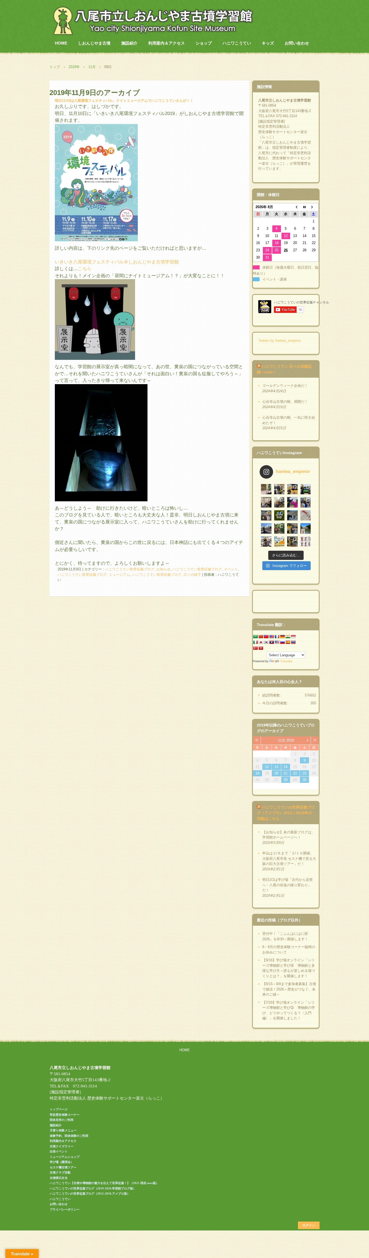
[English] (271, 636)
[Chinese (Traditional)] (266, 636)
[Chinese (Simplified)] (260, 636)
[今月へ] (304, 207)
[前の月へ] (295, 207)
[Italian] (255, 642)
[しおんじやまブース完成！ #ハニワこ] (266, 515)
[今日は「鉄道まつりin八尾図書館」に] (305, 489)
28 (285, 780)
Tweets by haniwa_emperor (279, 341)
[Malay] (276, 642)
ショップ (204, 43)
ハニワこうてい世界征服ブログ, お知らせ (137, 569)
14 (285, 767)
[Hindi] (287, 636)
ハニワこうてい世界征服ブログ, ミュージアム (94, 575)
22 (295, 773)
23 (304, 773)
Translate (286, 661)
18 (257, 773)
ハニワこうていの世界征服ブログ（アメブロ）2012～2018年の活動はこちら (286, 813)
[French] (276, 636)
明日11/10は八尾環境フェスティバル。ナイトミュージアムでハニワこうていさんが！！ (124, 101)
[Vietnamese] (260, 648)
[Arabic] (255, 636)
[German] (282, 636)
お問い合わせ (297, 43)
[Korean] (266, 642)
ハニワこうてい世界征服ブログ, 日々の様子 (166, 575)
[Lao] (271, 642)
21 (285, 773)
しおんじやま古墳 (94, 43)
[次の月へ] (313, 207)
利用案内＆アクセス (166, 43)
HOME (61, 43)
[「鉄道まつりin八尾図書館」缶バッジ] (292, 489)
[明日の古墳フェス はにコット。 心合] (305, 515)
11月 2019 (286, 740)
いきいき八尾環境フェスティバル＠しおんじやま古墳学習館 (117, 262)
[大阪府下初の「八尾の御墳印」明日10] (305, 541)
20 (276, 773)
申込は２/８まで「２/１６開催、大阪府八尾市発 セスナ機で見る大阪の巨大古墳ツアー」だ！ (289, 858)
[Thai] (293, 642)
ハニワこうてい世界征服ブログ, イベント (205, 569)
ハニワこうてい (237, 43)
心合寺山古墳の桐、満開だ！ (285, 402)
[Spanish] (287, 642)
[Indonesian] (293, 636)
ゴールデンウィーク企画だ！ (285, 386)
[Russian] (282, 642)
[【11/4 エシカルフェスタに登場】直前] (279, 541)
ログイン (308, 1225)
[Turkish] (255, 648)
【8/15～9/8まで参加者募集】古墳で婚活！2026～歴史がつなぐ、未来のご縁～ (289, 989)
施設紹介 (129, 43)
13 (276, 767)
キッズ (268, 43)
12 (267, 767)
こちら (85, 268)
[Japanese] (260, 642)
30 (304, 780)
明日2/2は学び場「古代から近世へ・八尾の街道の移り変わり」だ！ (287, 885)
